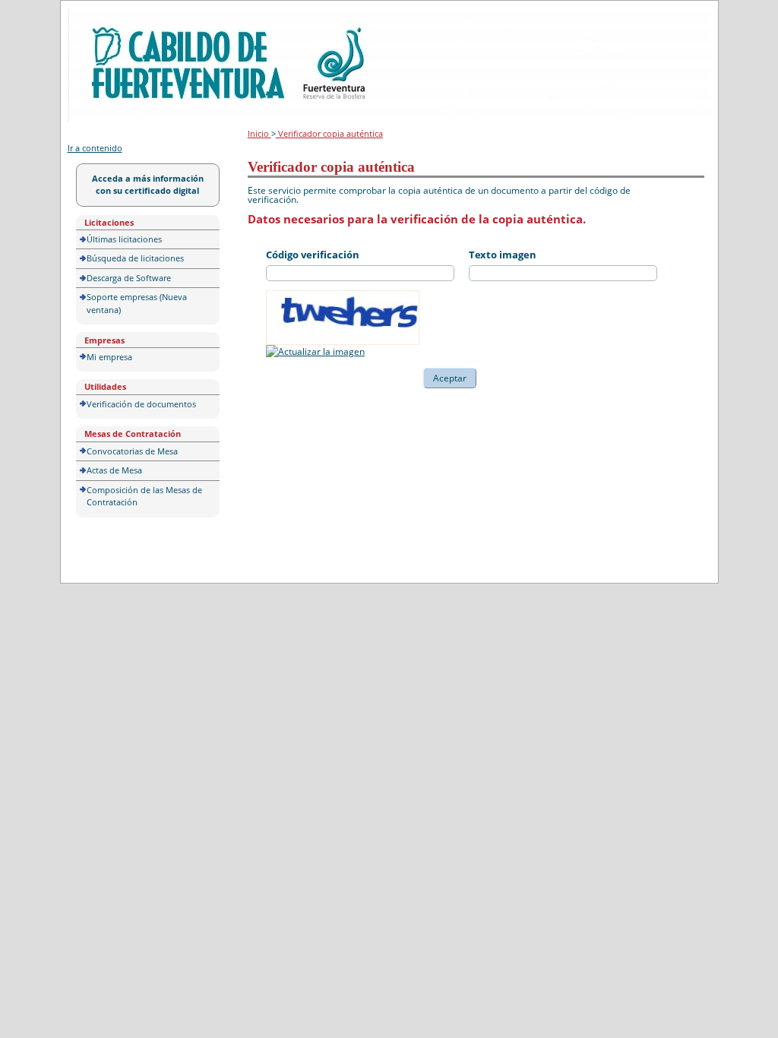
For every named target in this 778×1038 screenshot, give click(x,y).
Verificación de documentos (141, 404)
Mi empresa (109, 356)
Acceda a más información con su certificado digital (148, 184)
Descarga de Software (129, 277)
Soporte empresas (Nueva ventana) (137, 303)
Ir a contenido (95, 147)
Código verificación (312, 254)
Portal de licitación (114, 16)
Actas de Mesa (114, 470)
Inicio (259, 133)
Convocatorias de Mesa (132, 451)
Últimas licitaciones (124, 239)
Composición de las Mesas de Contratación (144, 496)
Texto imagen (502, 254)
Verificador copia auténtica (329, 133)
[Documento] (315, 351)
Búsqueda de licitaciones (135, 258)
